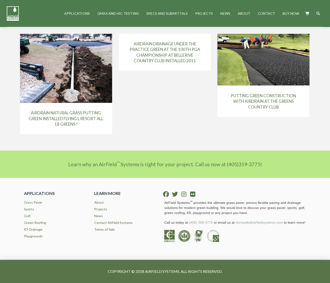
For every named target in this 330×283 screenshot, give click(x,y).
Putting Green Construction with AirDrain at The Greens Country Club (263, 101)
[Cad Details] (171, 235)
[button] (307, 13)
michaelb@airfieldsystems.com (259, 222)
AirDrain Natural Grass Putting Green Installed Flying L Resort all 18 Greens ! (66, 118)
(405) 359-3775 (201, 222)
